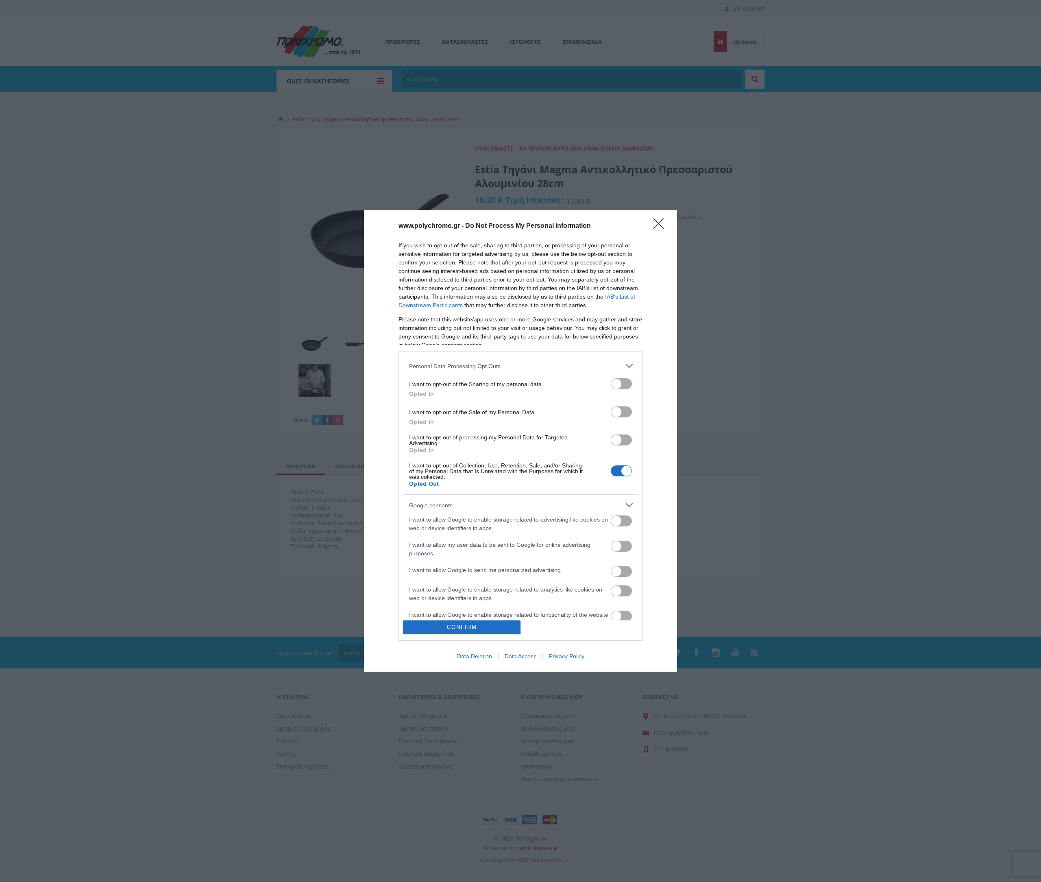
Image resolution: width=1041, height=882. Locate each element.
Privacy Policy (566, 656)
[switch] (621, 383)
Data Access (520, 656)
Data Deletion (474, 656)
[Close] (661, 226)
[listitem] (520, 366)
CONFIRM (462, 627)
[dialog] (520, 440)
